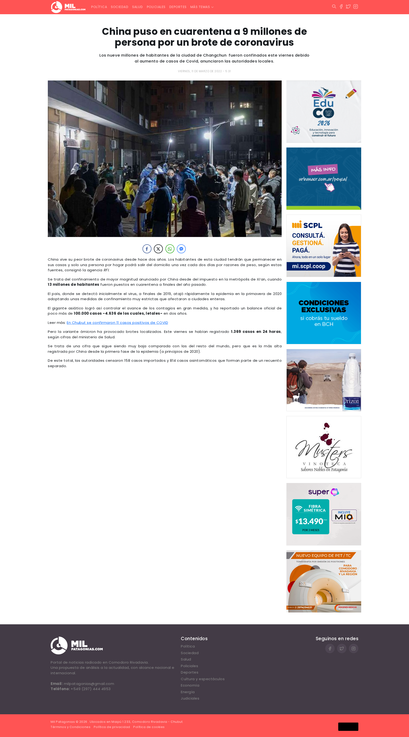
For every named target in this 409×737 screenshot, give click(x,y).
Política (99, 7)
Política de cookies (149, 727)
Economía (190, 685)
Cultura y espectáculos (203, 678)
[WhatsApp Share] (169, 248)
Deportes (178, 7)
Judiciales (190, 698)
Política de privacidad (112, 727)
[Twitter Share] (158, 248)
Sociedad (119, 7)
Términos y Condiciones (70, 727)
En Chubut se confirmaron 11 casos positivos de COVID (117, 322)
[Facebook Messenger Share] (181, 248)
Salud (137, 7)
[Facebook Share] (146, 248)
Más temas (200, 7)
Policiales (156, 7)
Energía (188, 691)
